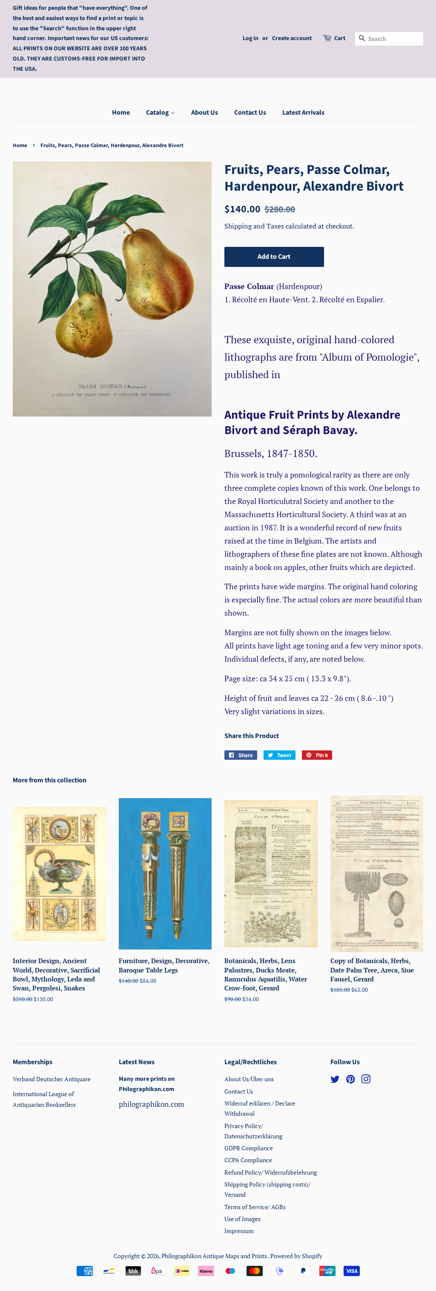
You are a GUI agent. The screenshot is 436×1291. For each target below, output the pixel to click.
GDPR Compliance (248, 1148)
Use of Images (242, 1219)
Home (121, 112)
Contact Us (250, 112)
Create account (292, 38)
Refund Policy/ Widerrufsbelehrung (270, 1172)
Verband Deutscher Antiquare (52, 1079)
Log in (250, 38)
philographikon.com (151, 1104)
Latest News (137, 1062)
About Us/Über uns (249, 1079)
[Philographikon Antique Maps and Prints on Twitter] (335, 1081)
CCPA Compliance (248, 1160)
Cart (339, 38)
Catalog (158, 112)
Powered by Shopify (296, 1256)
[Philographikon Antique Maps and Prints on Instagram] (365, 1081)
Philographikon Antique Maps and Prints (214, 1256)
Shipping (238, 226)
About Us (204, 112)
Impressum (239, 1231)
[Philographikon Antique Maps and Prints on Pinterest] (350, 1081)
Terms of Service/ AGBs (255, 1207)
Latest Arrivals (303, 112)
